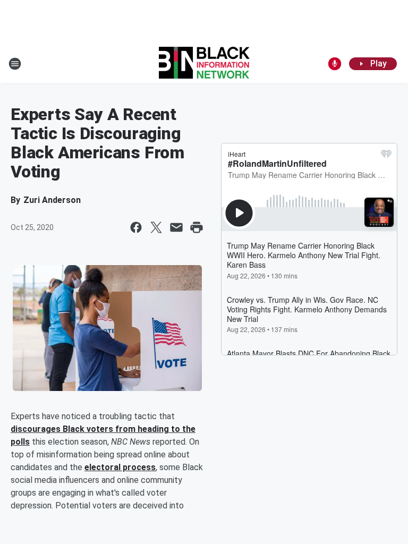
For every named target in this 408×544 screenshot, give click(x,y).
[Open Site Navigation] (14, 63)
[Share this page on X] (156, 227)
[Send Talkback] (334, 63)
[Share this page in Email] (176, 227)
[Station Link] (204, 64)
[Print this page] (196, 227)
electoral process (120, 467)
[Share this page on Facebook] (136, 227)
